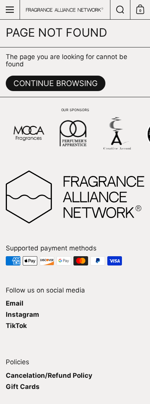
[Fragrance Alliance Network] (64, 9)
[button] (120, 9)
